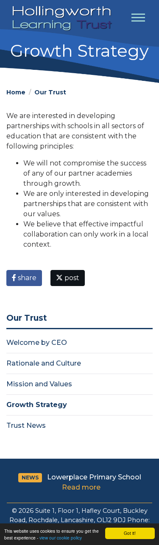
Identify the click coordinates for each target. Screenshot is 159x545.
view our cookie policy (60, 537)
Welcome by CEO (36, 343)
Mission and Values (39, 384)
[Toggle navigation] (138, 18)
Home (15, 92)
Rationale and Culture (43, 363)
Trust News (26, 425)
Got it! (130, 533)
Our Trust (50, 92)
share (26, 278)
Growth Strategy (36, 405)
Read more (81, 487)
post (71, 278)
